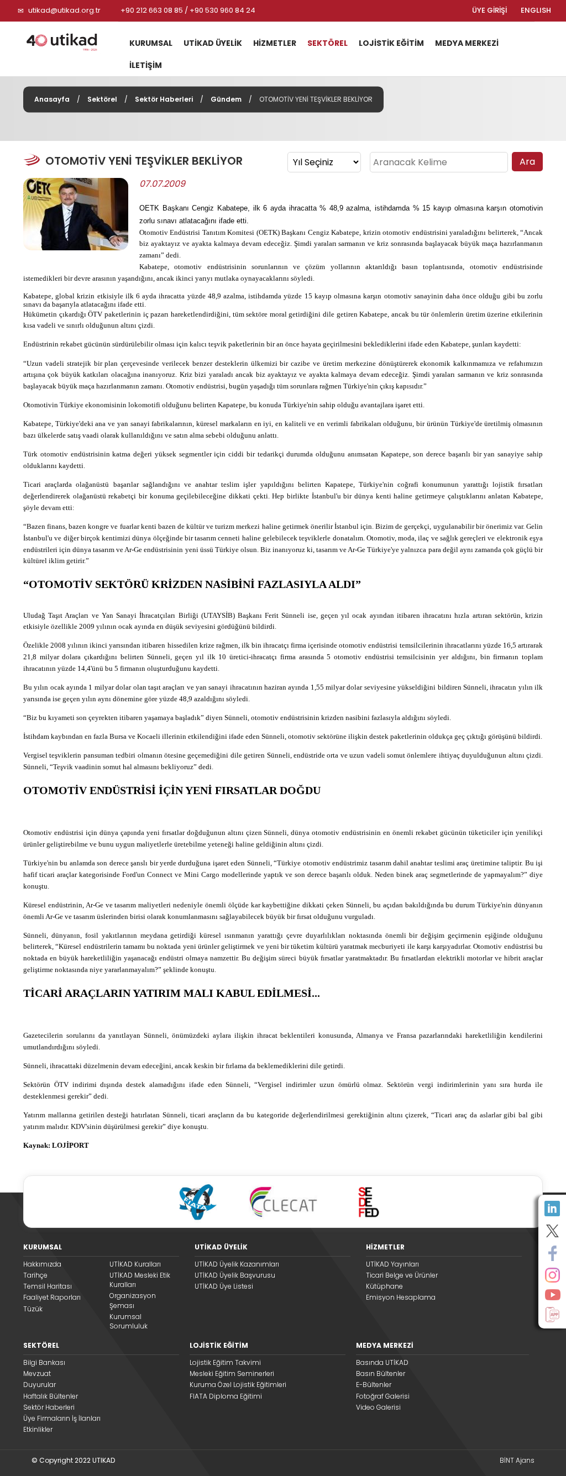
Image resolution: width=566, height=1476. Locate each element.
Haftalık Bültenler (50, 1396)
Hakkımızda (42, 1264)
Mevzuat (37, 1373)
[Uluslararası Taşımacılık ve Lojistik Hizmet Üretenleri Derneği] (66, 42)
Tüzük (33, 1309)
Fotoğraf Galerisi (383, 1396)
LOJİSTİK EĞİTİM (391, 43)
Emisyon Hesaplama (401, 1297)
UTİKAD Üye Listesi (224, 1286)
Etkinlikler (38, 1429)
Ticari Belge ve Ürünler (402, 1275)
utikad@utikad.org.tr (64, 10)
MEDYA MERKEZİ (467, 43)
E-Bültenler (373, 1384)
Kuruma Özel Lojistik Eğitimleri (238, 1384)
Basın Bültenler (380, 1373)
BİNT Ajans (517, 1460)
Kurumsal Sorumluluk (128, 1321)
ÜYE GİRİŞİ (489, 10)
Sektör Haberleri (164, 99)
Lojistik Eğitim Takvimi (225, 1362)
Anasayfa (52, 99)
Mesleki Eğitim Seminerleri (232, 1373)
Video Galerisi (378, 1407)
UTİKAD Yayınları (392, 1264)
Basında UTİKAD (382, 1362)
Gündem (226, 99)
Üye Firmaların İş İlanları (62, 1418)
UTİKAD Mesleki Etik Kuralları (139, 1279)
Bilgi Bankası (44, 1362)
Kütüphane (384, 1286)
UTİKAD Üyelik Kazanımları (237, 1264)
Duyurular (39, 1384)
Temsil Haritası (47, 1286)
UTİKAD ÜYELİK (213, 43)
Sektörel (102, 99)
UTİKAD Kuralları (135, 1264)
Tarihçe (35, 1275)
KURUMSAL (150, 43)
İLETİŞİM (145, 65)
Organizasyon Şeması (132, 1300)
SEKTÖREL (327, 43)
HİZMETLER (274, 43)
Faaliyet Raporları (52, 1297)
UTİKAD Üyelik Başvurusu (235, 1275)
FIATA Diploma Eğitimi (226, 1396)
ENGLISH (536, 10)
